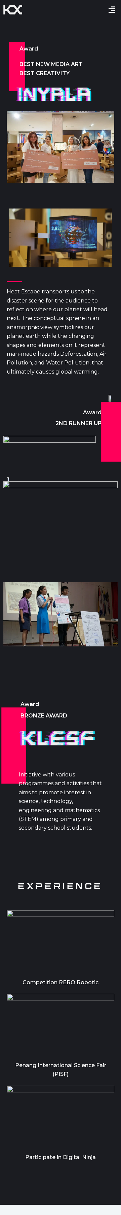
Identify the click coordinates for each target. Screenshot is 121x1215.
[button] (112, 9)
